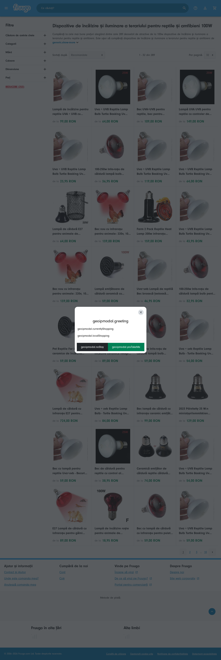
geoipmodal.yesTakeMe (126, 347)
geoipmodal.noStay (92, 347)
